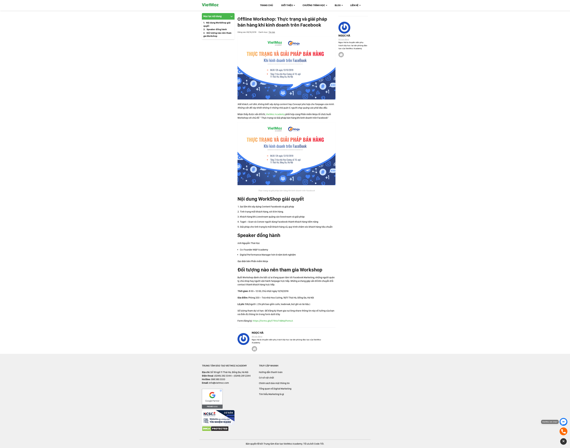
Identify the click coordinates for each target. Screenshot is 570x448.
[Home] (254, 348)
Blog (338, 5)
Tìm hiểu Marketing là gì (271, 394)
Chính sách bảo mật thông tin (274, 383)
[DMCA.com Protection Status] (215, 430)
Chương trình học (314, 5)
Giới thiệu (287, 5)
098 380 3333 (218, 379)
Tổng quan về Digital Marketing (275, 388)
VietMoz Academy (275, 114)
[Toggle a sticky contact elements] (563, 441)
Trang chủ (266, 5)
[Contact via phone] (563, 431)
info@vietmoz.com (219, 382)
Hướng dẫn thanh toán (270, 372)
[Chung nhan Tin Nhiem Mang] (218, 424)
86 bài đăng (257, 336)
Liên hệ (354, 5)
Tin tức (272, 32)
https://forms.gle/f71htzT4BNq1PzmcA (273, 320)
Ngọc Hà (257, 332)
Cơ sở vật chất (266, 377)
